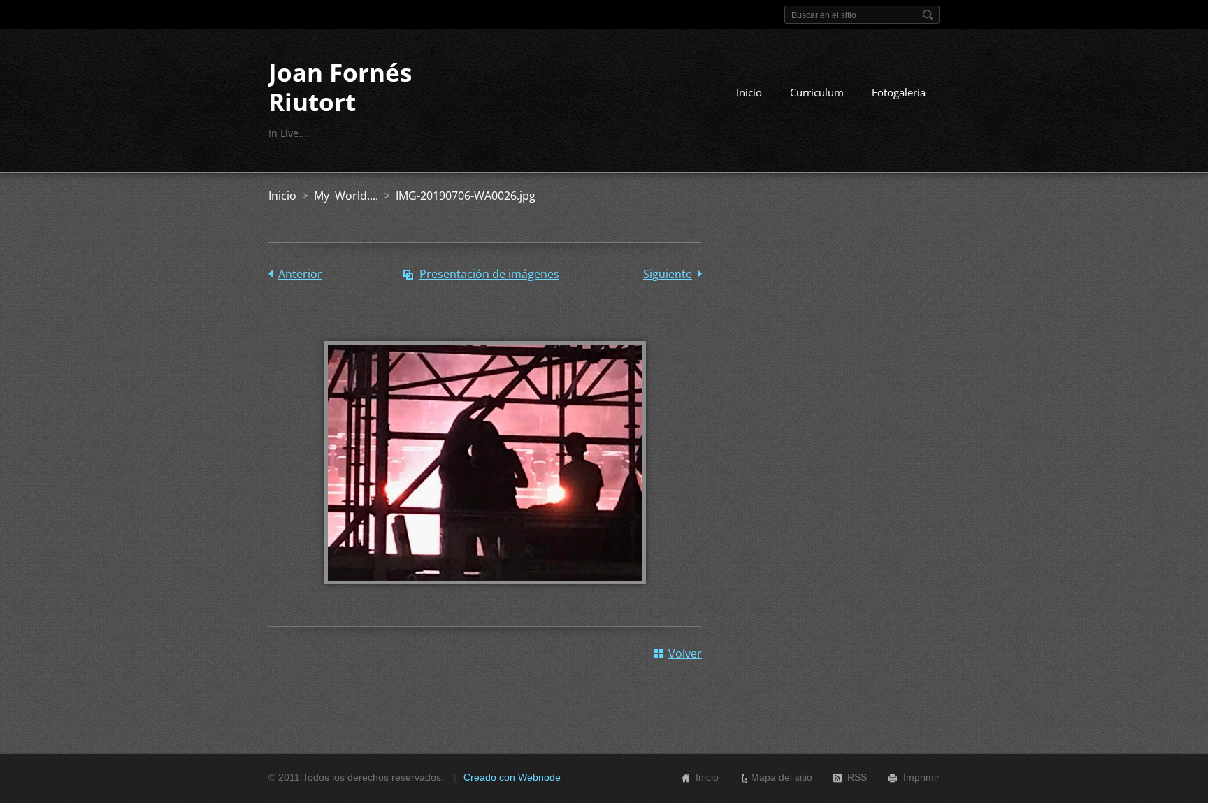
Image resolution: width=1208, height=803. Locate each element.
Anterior (300, 274)
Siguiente (667, 274)
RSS (857, 777)
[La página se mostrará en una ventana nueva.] (485, 594)
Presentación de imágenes (489, 274)
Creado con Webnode (512, 777)
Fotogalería (899, 92)
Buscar (927, 14)
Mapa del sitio (781, 777)
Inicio (749, 92)
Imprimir (921, 777)
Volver (685, 653)
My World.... (346, 195)
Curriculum (817, 92)
